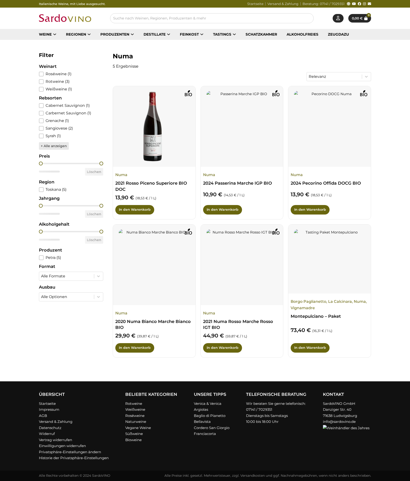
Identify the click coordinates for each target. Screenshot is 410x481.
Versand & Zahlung (282, 3)
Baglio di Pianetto (209, 415)
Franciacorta (205, 433)
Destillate (155, 34)
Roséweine (134, 415)
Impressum (49, 409)
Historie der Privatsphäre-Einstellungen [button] (74, 458)
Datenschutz (50, 427)
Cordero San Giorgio (211, 427)
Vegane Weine (138, 427)
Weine (45, 34)
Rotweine (133, 403)
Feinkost (189, 34)
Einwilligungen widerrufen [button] (62, 446)
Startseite (255, 3)
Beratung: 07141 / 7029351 (324, 3)
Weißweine (135, 409)
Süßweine (134, 433)
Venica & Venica (207, 403)
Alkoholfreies (302, 34)
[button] (71, 74)
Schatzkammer (261, 34)
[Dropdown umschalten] (54, 34)
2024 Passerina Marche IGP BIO (237, 183)
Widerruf (47, 433)
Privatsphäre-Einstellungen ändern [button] (70, 452)
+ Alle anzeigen (54, 146)
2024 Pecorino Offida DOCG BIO (326, 183)
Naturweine (135, 421)
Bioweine (133, 440)
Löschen (94, 172)
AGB (43, 415)
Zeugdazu (338, 34)
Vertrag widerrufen (55, 440)
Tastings (222, 34)
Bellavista (202, 421)
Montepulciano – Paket (316, 316)
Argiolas (201, 409)
